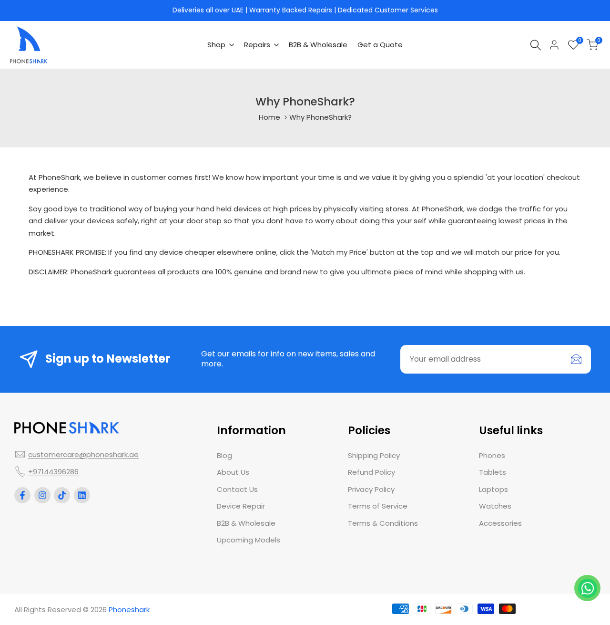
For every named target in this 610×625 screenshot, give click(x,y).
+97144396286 (53, 472)
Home (269, 117)
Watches (495, 506)
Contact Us (237, 489)
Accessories (500, 523)
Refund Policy (371, 472)
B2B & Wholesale (246, 523)
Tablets (492, 472)
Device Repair (241, 506)
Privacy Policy (371, 489)
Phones (492, 455)
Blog (224, 455)
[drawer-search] (535, 45)
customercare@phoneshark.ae (83, 454)
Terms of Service (377, 506)
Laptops (493, 489)
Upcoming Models (248, 540)
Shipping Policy (374, 455)
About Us (233, 472)
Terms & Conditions (383, 523)
